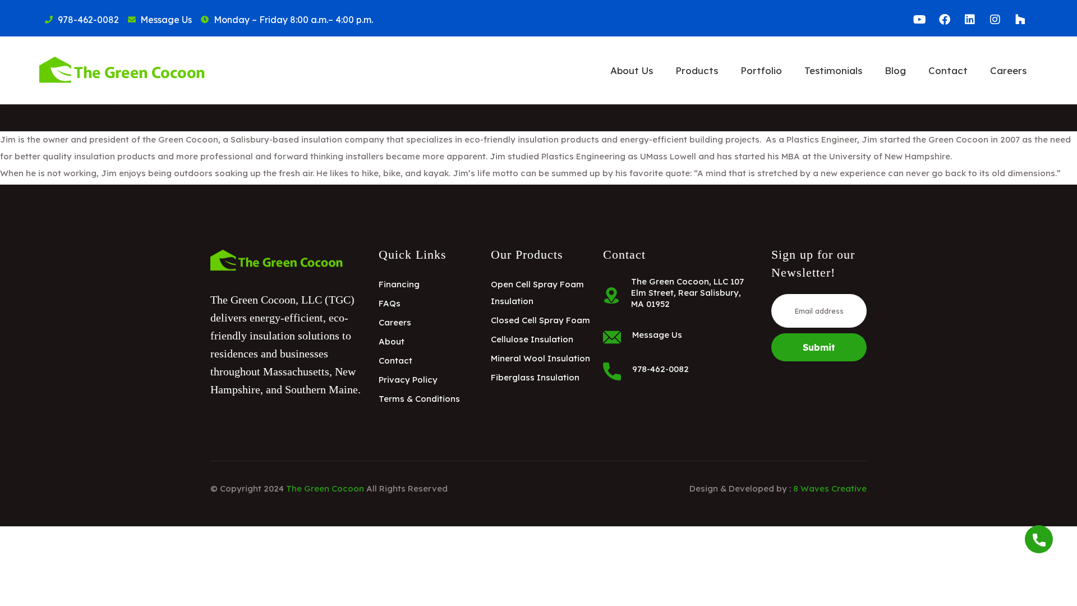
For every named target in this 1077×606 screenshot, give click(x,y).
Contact (948, 70)
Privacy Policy (408, 379)
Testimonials (833, 70)
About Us (631, 70)
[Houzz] (1020, 19)
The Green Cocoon (325, 488)
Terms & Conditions (419, 398)
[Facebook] (944, 19)
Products (696, 70)
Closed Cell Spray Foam (540, 320)
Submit (819, 347)
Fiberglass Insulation (535, 377)
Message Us (657, 334)
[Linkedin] (970, 19)
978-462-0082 (660, 369)
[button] (631, 70)
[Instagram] (995, 19)
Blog (895, 70)
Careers (1008, 70)
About (391, 341)
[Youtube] (919, 19)
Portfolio (761, 70)
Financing (399, 284)
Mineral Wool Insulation (540, 358)
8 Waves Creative (830, 488)
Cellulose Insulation (532, 339)
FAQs (390, 303)
